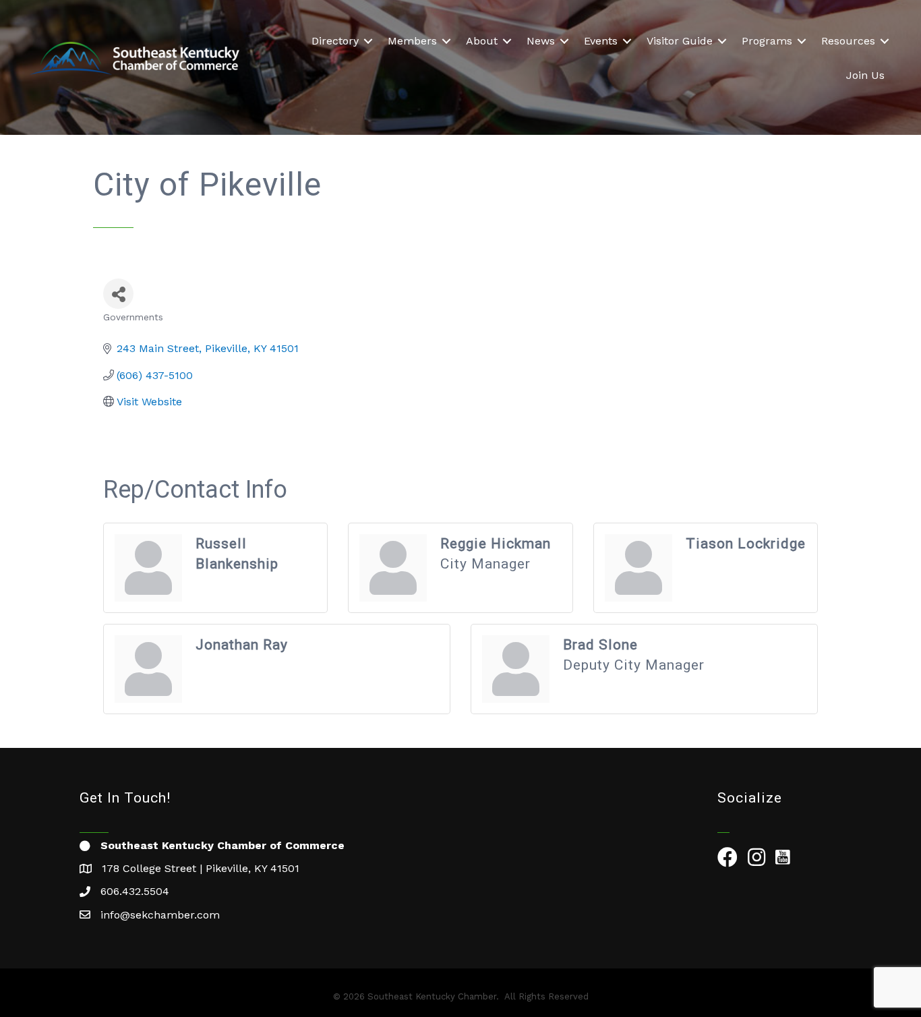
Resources (848, 40)
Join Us (865, 75)
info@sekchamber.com (160, 914)
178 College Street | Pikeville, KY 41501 (200, 868)
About (482, 40)
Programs (767, 40)
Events (601, 40)
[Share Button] (118, 294)
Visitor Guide (680, 40)
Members (412, 40)
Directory (335, 40)
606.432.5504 (134, 891)
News (541, 40)
